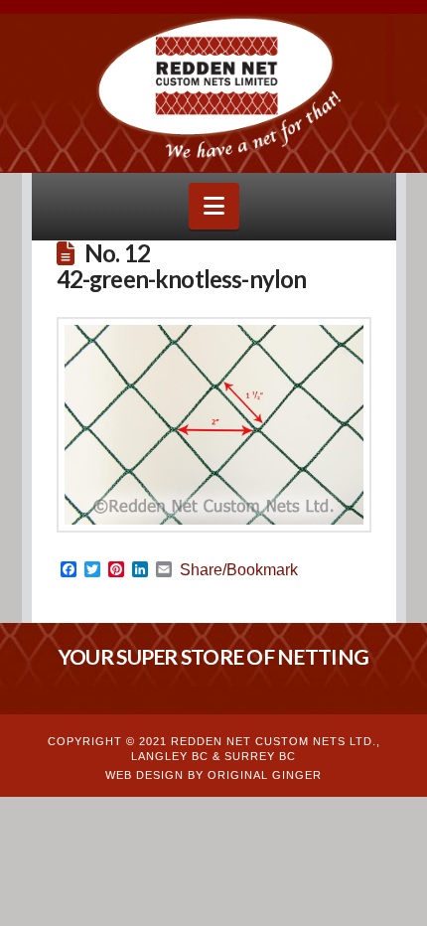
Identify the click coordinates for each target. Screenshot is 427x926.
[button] (214, 206)
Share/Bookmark (239, 570)
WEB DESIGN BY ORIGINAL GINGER (213, 775)
